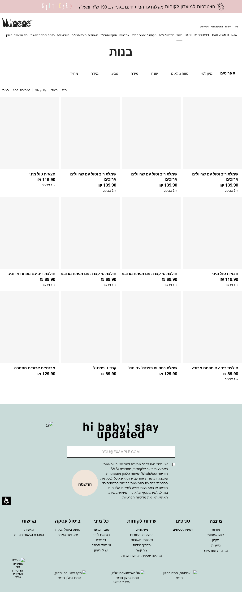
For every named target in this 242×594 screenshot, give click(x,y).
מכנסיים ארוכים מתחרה (34, 368)
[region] (38, 90)
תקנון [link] (216, 539)
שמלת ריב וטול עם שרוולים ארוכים (215, 176)
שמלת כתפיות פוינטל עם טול (153, 368)
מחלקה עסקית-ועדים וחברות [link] (141, 555)
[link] (57, 9)
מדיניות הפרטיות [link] (216, 550)
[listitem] (212, 147)
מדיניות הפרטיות (134, 497)
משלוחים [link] (141, 529)
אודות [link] (216, 529)
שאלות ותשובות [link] (142, 539)
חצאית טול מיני (42, 174)
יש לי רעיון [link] (101, 550)
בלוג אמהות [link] (215, 534)
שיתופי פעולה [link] (101, 544)
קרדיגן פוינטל (104, 368)
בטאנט (117, 582)
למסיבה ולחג (21, 90)
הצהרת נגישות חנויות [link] (29, 534)
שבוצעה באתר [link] (68, 534)
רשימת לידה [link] (101, 534)
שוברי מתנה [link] (101, 529)
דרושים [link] (101, 539)
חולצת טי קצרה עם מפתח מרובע (149, 273)
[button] (228, 23)
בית (64, 90)
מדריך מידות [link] (142, 544)
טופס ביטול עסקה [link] (67, 529)
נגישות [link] (215, 545)
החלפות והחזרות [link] (142, 534)
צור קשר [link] (141, 550)
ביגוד (54, 90)
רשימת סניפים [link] (183, 529)
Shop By (40, 90)
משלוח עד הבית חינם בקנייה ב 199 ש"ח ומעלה (121, 7)
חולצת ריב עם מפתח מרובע (32, 273)
